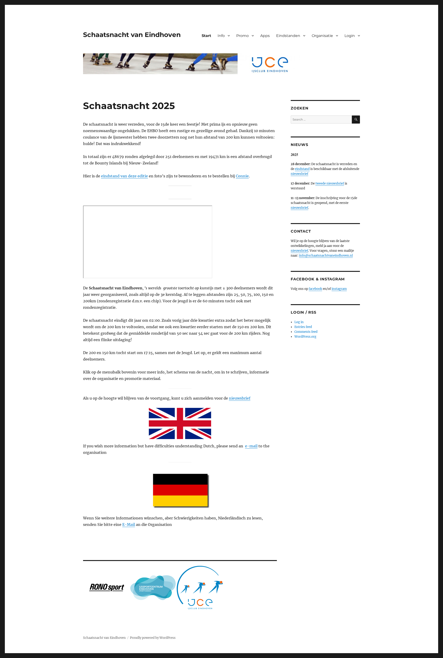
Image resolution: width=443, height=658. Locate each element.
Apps (265, 35)
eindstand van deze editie (124, 176)
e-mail (251, 446)
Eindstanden (288, 35)
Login (349, 35)
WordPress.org (305, 337)
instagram (339, 289)
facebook (315, 289)
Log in (299, 322)
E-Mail (128, 524)
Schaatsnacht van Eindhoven (132, 35)
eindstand (302, 169)
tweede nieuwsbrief (329, 183)
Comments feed (305, 332)
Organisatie (322, 35)
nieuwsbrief (239, 398)
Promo (242, 35)
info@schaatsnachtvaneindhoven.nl (326, 256)
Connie (242, 176)
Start (206, 35)
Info (221, 35)
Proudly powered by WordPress (153, 638)
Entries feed (303, 327)
